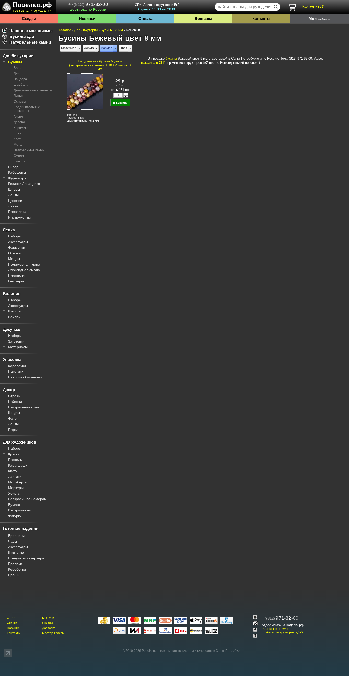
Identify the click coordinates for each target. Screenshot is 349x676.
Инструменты (19, 217)
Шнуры (14, 189)
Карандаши (17, 465)
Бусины (15, 62)
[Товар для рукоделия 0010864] (84, 91)
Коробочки (17, 366)
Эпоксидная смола (24, 270)
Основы (20, 101)
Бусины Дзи (21, 36)
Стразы (14, 396)
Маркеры (16, 488)
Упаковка (12, 359)
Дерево (19, 122)
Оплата (145, 18)
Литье (18, 96)
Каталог (65, 30)
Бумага (14, 505)
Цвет (123, 48)
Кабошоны (17, 172)
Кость (18, 139)
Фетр (12, 418)
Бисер (13, 167)
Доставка (203, 18)
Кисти (13, 471)
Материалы (18, 347)
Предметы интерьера (26, 558)
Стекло (19, 161)
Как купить (49, 618)
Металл (20, 144)
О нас (11, 618)
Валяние (11, 294)
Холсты (14, 493)
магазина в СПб (153, 63)
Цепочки (15, 200)
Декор (9, 389)
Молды (14, 259)
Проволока (17, 212)
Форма (89, 48)
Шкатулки (16, 552)
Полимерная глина (24, 264)
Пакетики (16, 371)
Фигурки (15, 516)
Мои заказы (320, 18)
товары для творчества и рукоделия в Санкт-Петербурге (201, 651)
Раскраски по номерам (27, 499)
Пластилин (17, 275)
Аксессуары (18, 242)
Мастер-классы (53, 633)
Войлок (14, 317)
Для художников (19, 442)
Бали (17, 68)
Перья (13, 430)
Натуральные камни (30, 42)
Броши (13, 575)
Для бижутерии (18, 56)
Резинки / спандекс (24, 184)
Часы (12, 541)
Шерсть (14, 311)
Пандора (20, 79)
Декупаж (11, 329)
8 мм (119, 30)
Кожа (17, 133)
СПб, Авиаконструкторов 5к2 (157, 7)
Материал (68, 48)
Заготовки (16, 341)
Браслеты (16, 536)
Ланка (13, 206)
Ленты (13, 195)
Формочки (16, 247)
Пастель (15, 460)
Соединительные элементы (27, 109)
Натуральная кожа (23, 407)
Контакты (261, 18)
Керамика (21, 128)
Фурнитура (17, 178)
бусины (171, 58)
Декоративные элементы (33, 90)
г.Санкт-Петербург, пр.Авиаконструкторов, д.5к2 (282, 630)
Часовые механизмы (31, 31)
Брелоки (15, 564)
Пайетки (15, 401)
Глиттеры (16, 281)
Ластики (14, 476)
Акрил (18, 116)
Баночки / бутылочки (25, 377)
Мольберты (17, 482)
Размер (106, 48)
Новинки (87, 18)
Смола (19, 156)
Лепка (9, 230)
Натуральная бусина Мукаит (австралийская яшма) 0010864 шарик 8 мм (100, 65)
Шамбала (21, 84)
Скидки (29, 18)
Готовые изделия (20, 528)
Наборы (14, 236)
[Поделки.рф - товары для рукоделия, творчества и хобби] (28, 8)
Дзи (16, 73)
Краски (14, 454)
